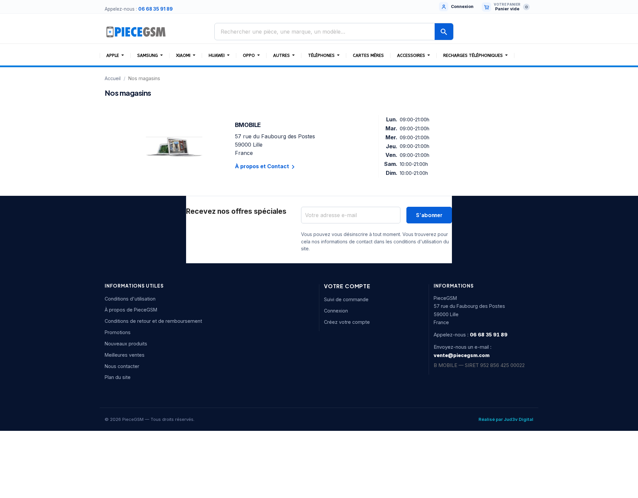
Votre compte (347, 286)
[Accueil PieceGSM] (136, 32)
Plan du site (118, 377)
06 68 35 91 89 (155, 9)
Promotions (118, 332)
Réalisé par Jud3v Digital (505, 419)
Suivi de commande (346, 299)
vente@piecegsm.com (461, 355)
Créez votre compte (347, 322)
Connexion (336, 310)
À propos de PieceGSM (131, 309)
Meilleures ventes (125, 355)
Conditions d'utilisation (130, 299)
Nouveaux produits (126, 343)
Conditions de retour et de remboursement (153, 321)
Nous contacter (122, 366)
